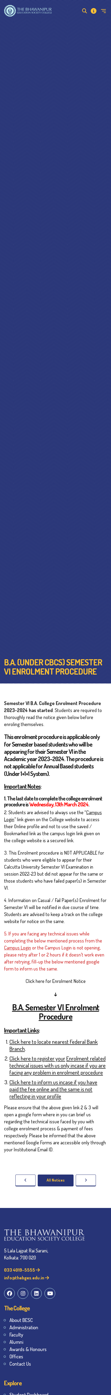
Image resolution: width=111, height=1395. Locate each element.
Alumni (16, 1342)
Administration (23, 1327)
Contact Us (20, 1364)
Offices (16, 1356)
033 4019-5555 (20, 1270)
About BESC (21, 1320)
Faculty (16, 1334)
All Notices (56, 1180)
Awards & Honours (28, 1349)
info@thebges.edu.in (24, 1277)
